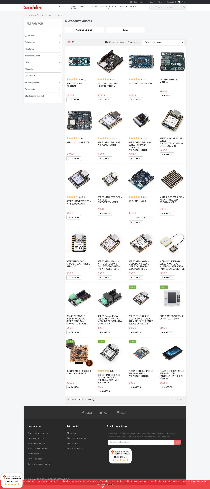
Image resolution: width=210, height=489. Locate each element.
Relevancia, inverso (164, 42)
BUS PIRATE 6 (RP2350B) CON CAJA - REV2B (78, 372)
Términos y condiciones (38, 449)
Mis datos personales (76, 438)
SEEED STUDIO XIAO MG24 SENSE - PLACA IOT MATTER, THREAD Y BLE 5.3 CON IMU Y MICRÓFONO (141, 320)
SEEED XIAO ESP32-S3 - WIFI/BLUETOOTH (109, 143)
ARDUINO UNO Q (137, 201)
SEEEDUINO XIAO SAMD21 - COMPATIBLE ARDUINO (78, 264)
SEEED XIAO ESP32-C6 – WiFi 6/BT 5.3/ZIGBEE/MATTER (110, 200)
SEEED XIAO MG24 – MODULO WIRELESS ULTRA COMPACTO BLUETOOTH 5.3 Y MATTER (139, 265)
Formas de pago (35, 459)
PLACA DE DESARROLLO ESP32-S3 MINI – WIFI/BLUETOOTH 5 (141, 373)
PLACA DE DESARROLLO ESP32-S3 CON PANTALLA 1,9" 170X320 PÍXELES (172, 374)
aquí (110, 484)
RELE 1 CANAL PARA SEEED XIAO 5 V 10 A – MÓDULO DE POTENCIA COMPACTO (110, 320)
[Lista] (73, 42)
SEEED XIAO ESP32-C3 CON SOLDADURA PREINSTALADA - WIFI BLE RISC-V (109, 378)
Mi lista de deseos (75, 449)
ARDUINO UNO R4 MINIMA (169, 81)
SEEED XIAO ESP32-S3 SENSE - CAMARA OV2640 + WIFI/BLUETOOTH (140, 146)
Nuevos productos (36, 438)
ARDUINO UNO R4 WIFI (78, 142)
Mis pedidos (72, 443)
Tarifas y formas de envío (39, 464)
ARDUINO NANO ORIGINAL (74, 85)
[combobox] (167, 7)
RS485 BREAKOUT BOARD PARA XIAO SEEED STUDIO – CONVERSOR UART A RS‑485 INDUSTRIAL (77, 320)
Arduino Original (84, 30)
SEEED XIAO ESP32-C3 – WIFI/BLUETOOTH (78, 202)
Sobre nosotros (35, 454)
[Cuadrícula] (69, 42)
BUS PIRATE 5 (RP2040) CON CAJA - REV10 (171, 317)
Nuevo (132, 287)
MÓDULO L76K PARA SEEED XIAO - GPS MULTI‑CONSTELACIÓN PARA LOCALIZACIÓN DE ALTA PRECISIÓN (172, 265)
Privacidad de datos (36, 443)
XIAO (125, 30)
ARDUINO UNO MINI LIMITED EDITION (108, 85)
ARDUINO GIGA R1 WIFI (140, 83)
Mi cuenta (71, 433)
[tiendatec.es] (33, 7)
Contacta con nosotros (38, 433)
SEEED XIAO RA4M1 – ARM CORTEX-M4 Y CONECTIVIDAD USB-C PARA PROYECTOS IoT (109, 265)
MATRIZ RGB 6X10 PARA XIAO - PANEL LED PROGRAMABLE (172, 200)
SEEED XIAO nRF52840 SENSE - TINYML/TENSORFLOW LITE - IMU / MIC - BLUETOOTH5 (171, 142)
